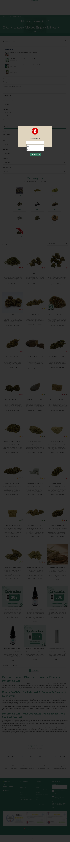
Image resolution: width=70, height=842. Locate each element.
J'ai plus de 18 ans (35, 154)
